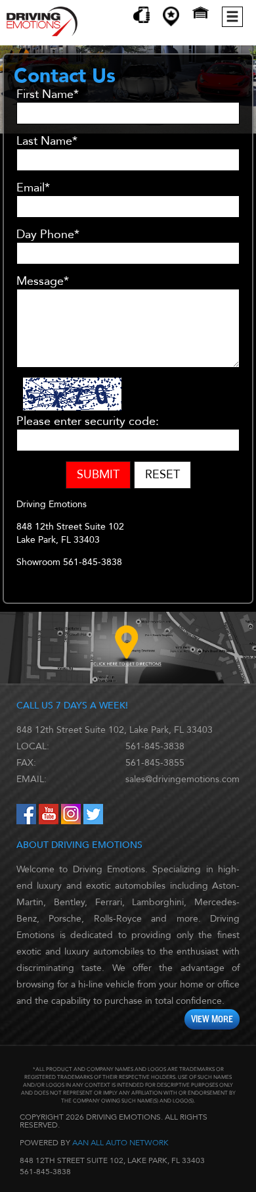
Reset (162, 474)
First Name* (47, 94)
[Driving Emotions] (42, 33)
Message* (42, 281)
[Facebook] (27, 821)
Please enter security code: (87, 421)
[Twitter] (93, 821)
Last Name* (46, 141)
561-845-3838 (154, 746)
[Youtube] (50, 821)
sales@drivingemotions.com (182, 779)
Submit (98, 474)
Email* (33, 188)
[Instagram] (72, 821)
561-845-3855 (154, 763)
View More (212, 1019)
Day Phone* (47, 235)
